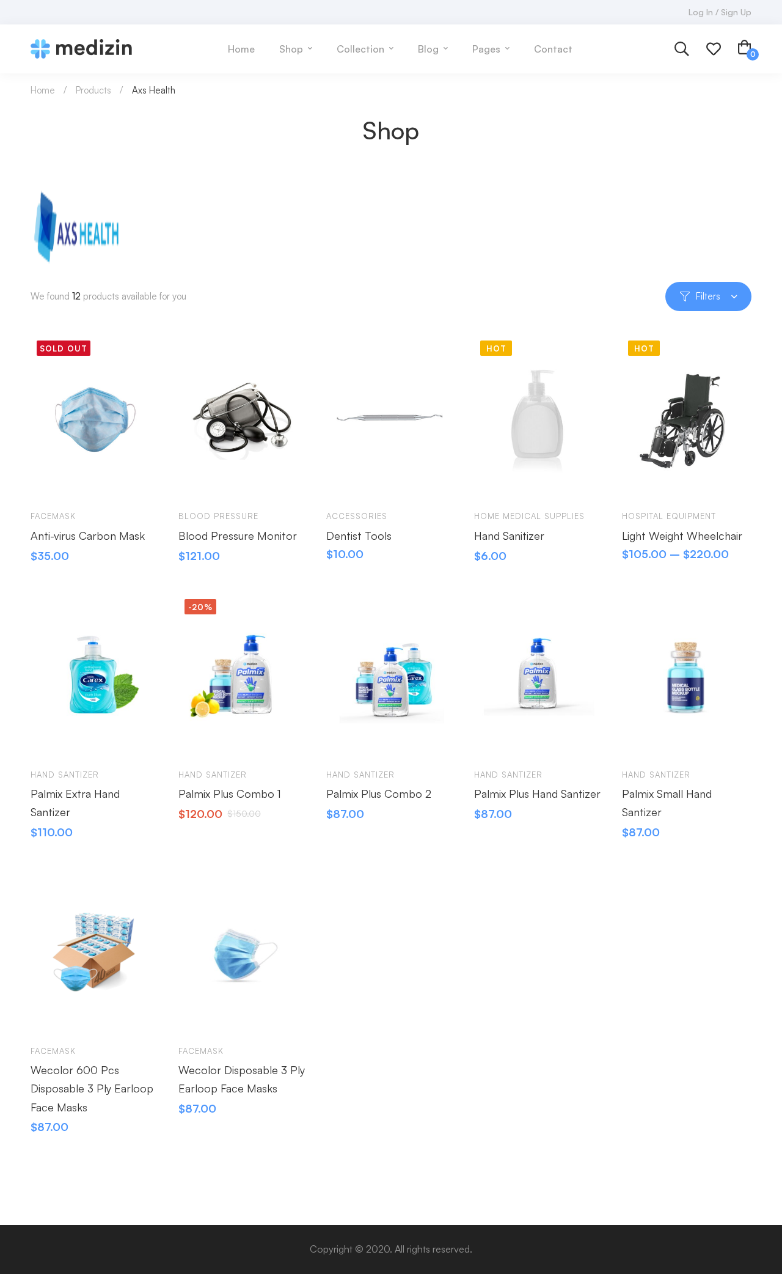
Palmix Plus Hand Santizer (537, 793)
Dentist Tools (359, 535)
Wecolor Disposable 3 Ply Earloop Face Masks (241, 1079)
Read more (51, 481)
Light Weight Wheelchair (682, 535)
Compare (122, 481)
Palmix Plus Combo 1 (229, 793)
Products (93, 90)
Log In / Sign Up (720, 12)
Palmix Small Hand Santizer (667, 803)
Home (43, 90)
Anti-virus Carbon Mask (88, 535)
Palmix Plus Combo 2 (378, 793)
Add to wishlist (86, 481)
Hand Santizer (65, 774)
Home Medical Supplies (529, 516)
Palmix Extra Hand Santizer (75, 803)
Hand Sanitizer (509, 535)
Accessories (356, 516)
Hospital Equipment (669, 516)
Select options (347, 481)
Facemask (53, 516)
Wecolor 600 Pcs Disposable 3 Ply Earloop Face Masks (92, 1088)
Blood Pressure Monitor (237, 535)
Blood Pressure (218, 516)
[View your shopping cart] (744, 49)
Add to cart (199, 481)
